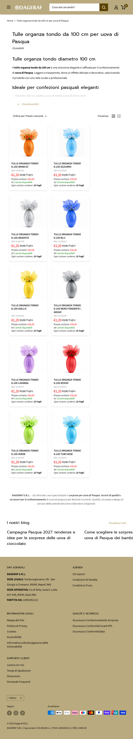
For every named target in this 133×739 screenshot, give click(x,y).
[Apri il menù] (8, 7)
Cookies (11, 631)
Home (10, 21)
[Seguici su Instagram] (16, 713)
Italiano (12, 697)
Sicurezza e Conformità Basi (89, 631)
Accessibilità (14, 637)
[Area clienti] (116, 7)
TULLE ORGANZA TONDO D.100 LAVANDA (24, 381)
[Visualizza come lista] (119, 116)
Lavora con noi (15, 665)
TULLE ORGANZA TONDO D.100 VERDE (24, 452)
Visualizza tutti (118, 523)
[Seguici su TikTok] (22, 713)
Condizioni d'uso (82, 585)
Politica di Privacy (17, 626)
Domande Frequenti (18, 682)
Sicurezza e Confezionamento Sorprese (95, 620)
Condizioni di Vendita (85, 580)
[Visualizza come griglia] (113, 116)
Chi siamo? (79, 574)
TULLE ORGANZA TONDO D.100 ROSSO (67, 381)
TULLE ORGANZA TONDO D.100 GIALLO (24, 307)
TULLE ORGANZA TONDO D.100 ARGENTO (24, 236)
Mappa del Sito (15, 620)
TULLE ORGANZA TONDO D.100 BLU (67, 236)
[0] (123, 7)
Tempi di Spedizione (19, 671)
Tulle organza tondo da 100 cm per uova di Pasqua (43, 21)
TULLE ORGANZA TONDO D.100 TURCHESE (67, 452)
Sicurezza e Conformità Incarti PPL (93, 626)
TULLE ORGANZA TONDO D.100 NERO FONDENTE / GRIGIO (67, 309)
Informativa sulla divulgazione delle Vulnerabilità (27, 645)
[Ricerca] (103, 7)
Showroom (13, 676)
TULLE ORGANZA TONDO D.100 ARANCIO (24, 165)
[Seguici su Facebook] (9, 713)
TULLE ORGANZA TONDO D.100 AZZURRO (67, 165)
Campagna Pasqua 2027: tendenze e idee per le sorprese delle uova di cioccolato (41, 537)
